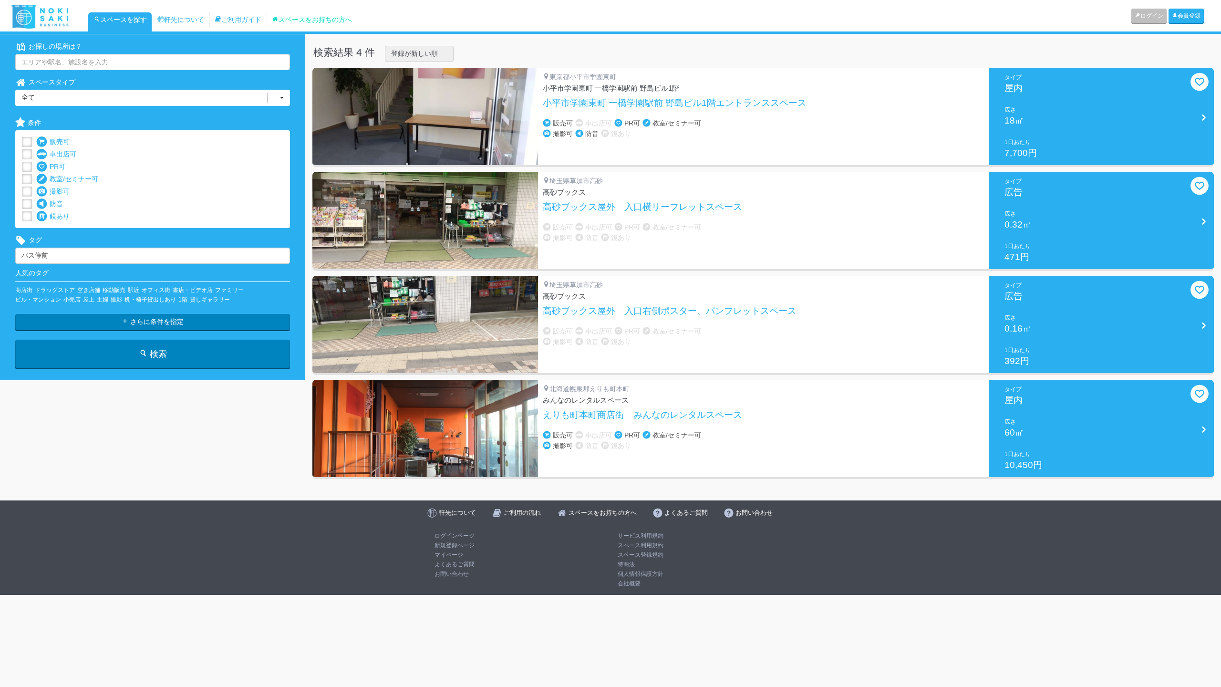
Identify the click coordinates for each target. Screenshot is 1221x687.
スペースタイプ (52, 82)
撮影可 (60, 191)
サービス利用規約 (640, 535)
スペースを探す (123, 19)
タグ (35, 240)
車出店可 (63, 154)
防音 (56, 204)
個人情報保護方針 (640, 574)
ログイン (1151, 15)
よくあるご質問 (455, 564)
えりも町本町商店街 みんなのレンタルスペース (642, 415)
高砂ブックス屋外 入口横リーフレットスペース (642, 207)
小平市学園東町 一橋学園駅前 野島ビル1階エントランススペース (675, 103)
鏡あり (60, 216)
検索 (157, 354)
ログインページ (455, 535)
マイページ (449, 555)
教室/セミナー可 (74, 179)
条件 (34, 122)
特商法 (626, 564)
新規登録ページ (455, 545)
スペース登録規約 (640, 555)
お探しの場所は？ (55, 46)
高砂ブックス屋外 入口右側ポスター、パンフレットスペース (670, 311)
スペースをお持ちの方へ (315, 19)
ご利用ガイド (241, 19)
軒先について (184, 19)
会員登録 (1189, 15)
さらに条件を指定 (156, 321)
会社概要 (629, 583)
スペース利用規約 (640, 545)
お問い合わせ (452, 574)
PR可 (57, 166)
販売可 (60, 142)
